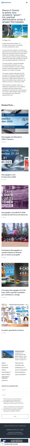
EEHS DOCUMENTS (20, 372)
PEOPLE (4, 370)
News (4, 142)
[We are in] (6, 3)
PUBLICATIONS (19, 363)
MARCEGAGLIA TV (20, 367)
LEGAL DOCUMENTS (20, 374)
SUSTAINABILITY (6, 372)
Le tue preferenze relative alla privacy (17, 440)
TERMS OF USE (7, 425)
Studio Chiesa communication (16, 434)
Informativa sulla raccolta (10, 444)
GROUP (4, 363)
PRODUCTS (5, 365)
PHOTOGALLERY (19, 365)
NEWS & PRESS (6, 374)
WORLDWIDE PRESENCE (5, 377)
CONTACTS (5, 380)
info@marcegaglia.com (20, 359)
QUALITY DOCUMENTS (21, 370)
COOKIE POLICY (22, 425)
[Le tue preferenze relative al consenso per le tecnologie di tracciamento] (2, 443)
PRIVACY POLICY (14, 425)
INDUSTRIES (5, 367)
